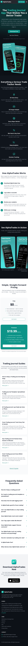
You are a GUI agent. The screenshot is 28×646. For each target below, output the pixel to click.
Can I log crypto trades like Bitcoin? (14, 520)
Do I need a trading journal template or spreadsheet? (14, 495)
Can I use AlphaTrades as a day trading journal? (14, 510)
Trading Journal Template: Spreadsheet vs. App (12, 605)
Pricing (3, 622)
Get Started (14, 319)
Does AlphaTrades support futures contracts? (14, 526)
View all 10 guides (14, 468)
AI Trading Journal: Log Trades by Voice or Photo (12, 607)
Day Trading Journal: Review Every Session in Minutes (13, 611)
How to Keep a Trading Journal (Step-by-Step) (11, 603)
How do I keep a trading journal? (14, 490)
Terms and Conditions (6, 626)
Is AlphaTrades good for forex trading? (14, 505)
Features (3, 621)
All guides (4, 612)
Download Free (14, 31)
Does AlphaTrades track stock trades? (14, 516)
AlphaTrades (7, 642)
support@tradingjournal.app (9, 634)
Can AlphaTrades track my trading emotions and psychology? (14, 532)
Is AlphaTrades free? (14, 542)
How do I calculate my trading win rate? (14, 538)
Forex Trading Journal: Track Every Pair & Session (12, 609)
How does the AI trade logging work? (14, 500)
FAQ (2, 624)
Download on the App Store (8, 619)
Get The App (21, 1)
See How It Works (14, 35)
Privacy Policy (4, 628)
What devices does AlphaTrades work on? (14, 547)
